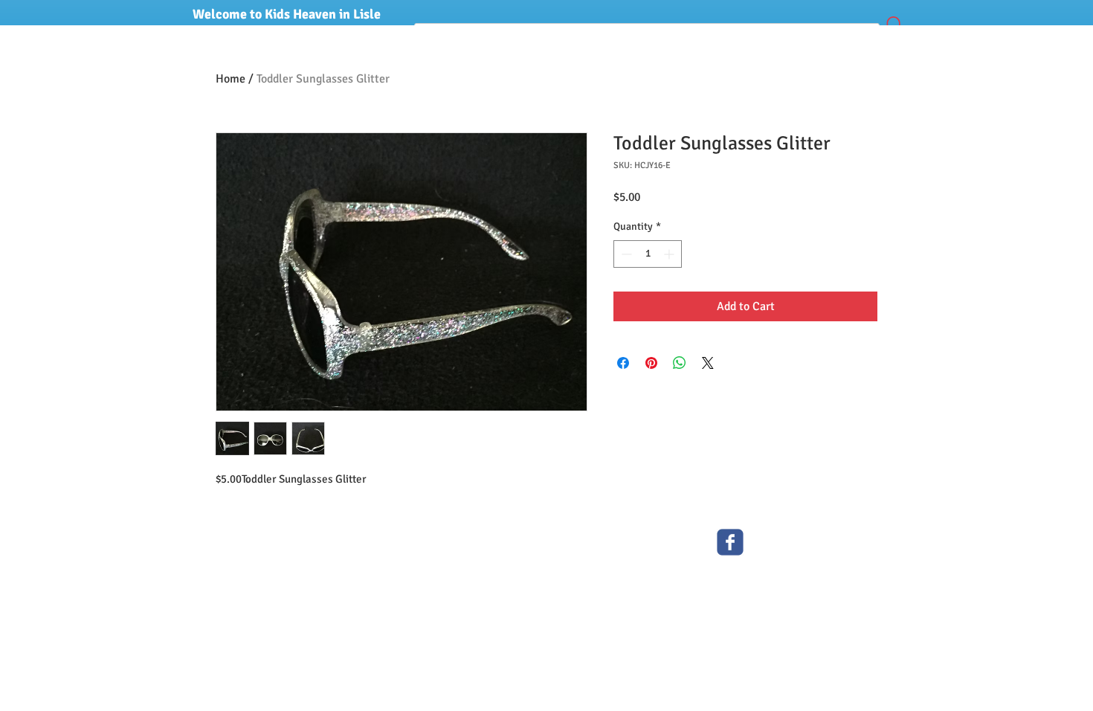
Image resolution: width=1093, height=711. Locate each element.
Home (230, 78)
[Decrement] (625, 254)
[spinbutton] (647, 254)
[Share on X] (708, 363)
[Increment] (670, 254)
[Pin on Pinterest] (651, 363)
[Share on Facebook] (623, 363)
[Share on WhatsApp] (680, 363)
